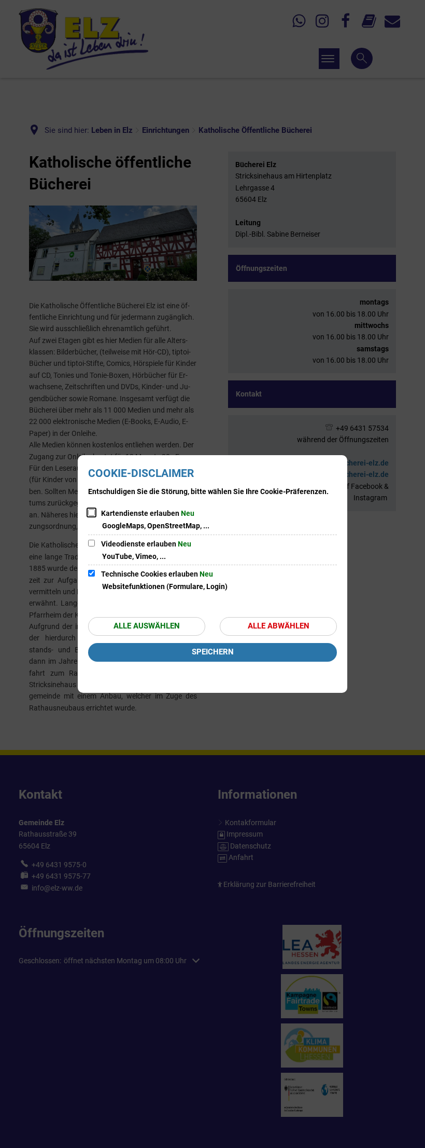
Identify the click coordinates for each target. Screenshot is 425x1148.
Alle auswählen (147, 626)
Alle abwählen (278, 626)
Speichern (213, 652)
